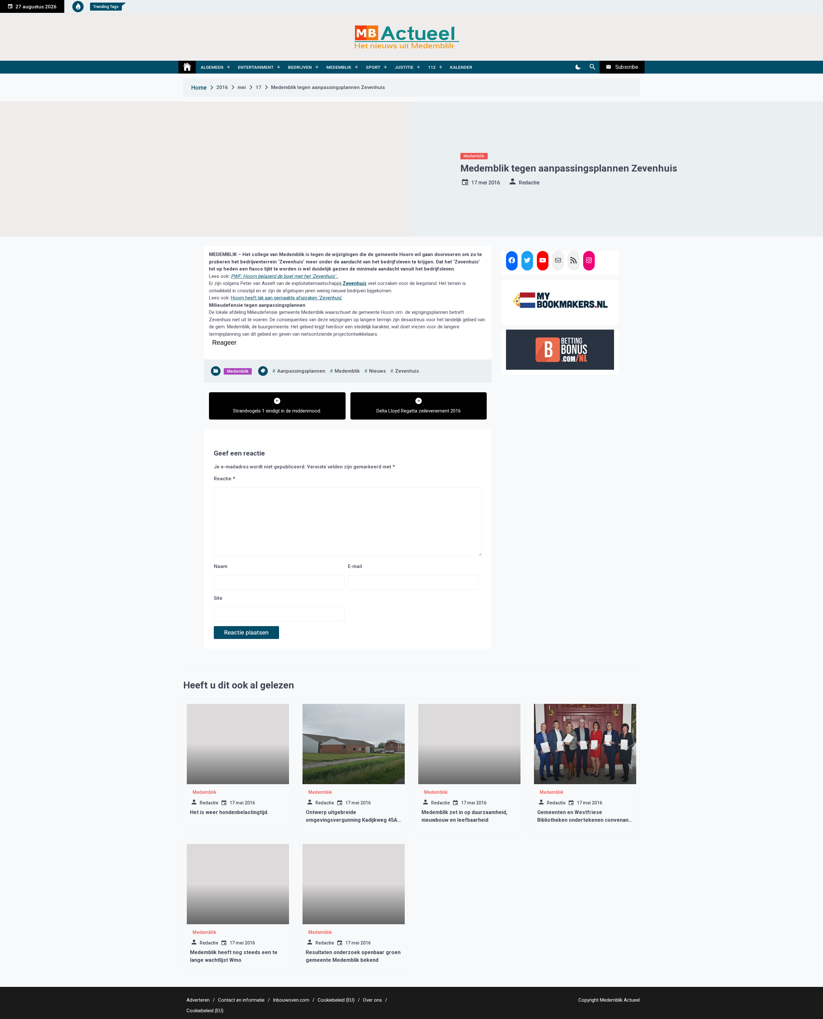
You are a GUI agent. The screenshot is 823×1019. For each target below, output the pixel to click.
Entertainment (256, 67)
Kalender (461, 67)
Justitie (404, 67)
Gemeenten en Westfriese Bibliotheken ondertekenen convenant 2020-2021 (583, 820)
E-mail (355, 566)
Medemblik (338, 67)
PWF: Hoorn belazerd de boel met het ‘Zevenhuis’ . (284, 276)
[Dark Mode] (578, 67)
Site (218, 598)
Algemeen (212, 67)
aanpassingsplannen (301, 371)
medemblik (347, 371)
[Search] (592, 67)
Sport (373, 67)
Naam (220, 566)
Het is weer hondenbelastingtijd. (229, 812)
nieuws (377, 371)
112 (432, 67)
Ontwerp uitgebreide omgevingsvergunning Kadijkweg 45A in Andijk (351, 820)
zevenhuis (407, 371)
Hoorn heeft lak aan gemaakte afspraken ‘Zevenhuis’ (286, 298)
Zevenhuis (354, 283)
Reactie (224, 479)
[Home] (187, 67)
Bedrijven (300, 67)
